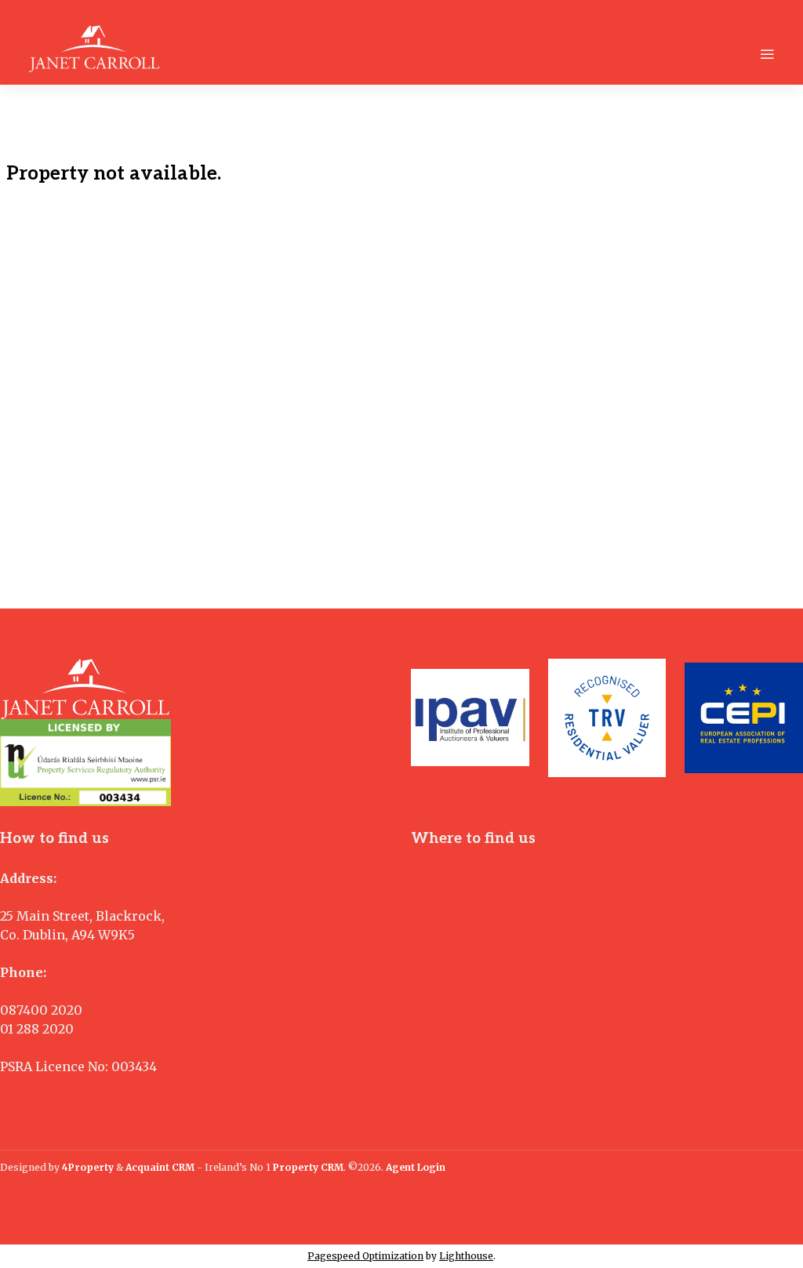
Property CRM (308, 1167)
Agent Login (415, 1167)
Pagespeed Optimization (365, 1256)
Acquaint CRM (159, 1167)
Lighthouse (466, 1256)
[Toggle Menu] (767, 54)
